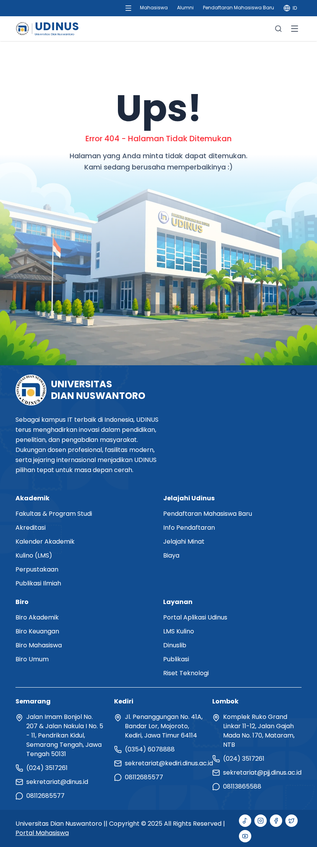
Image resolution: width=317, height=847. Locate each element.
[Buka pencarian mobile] (278, 28)
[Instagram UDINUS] (260, 820)
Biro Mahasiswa (38, 645)
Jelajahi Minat (184, 541)
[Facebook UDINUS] (276, 820)
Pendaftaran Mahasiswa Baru (238, 7)
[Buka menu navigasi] (295, 29)
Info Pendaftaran (189, 527)
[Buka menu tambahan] (128, 8)
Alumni (185, 7)
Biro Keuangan (37, 631)
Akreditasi (30, 527)
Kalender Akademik (45, 541)
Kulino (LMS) (33, 555)
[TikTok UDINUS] (245, 820)
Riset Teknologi (186, 673)
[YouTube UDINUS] (245, 836)
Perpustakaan (36, 569)
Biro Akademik (37, 617)
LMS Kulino (178, 631)
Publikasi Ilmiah (38, 583)
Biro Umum (32, 659)
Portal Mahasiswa (42, 832)
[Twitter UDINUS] (291, 820)
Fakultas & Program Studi (53, 513)
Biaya (171, 555)
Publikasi (176, 659)
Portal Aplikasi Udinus (195, 617)
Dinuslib (174, 645)
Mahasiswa (154, 7)
